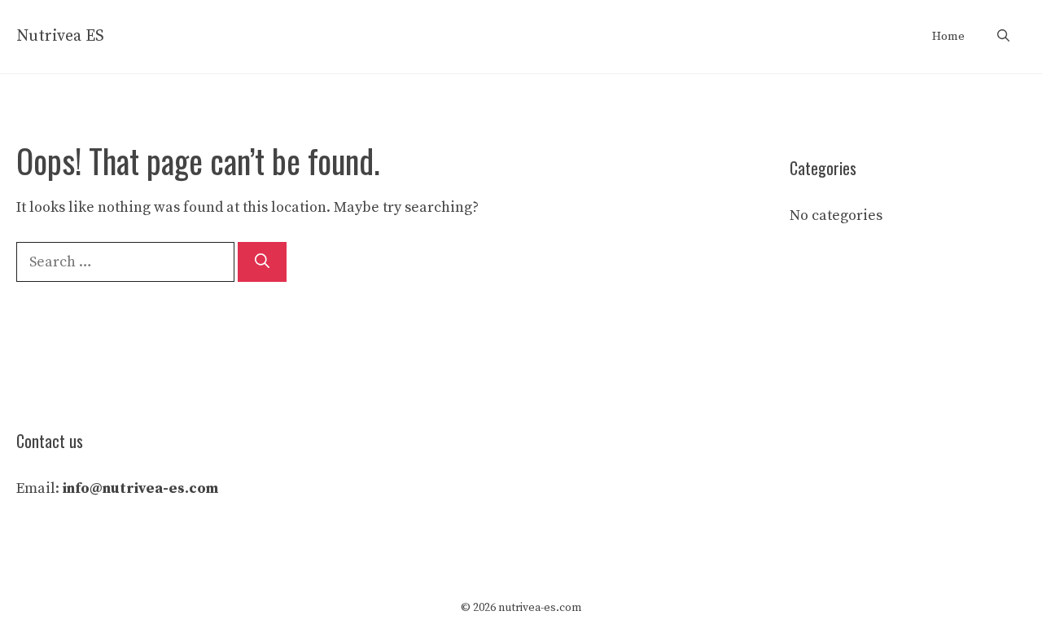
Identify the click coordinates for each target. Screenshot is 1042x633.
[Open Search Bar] (1003, 36)
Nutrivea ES (60, 36)
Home (948, 36)
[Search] (262, 262)
